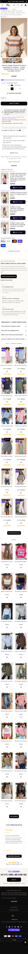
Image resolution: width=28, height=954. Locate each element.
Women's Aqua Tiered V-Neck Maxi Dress (21, 456)
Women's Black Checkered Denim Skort (7, 456)
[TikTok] (21, 927)
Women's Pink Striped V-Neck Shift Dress (7, 365)
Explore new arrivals (6, 280)
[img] (8, 830)
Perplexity (18, 883)
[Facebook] (6, 927)
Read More (14, 165)
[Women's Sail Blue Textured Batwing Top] (7, 393)
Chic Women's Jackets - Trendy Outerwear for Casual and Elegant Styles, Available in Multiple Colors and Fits (21, 800)
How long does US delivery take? (10, 326)
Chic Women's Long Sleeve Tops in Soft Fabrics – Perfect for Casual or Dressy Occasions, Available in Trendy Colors (21, 741)
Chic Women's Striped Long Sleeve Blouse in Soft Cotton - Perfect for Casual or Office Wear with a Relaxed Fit (7, 621)
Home (14, 9)
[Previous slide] (2, 842)
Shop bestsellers (7, 123)
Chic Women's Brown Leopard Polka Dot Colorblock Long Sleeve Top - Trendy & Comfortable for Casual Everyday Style (7, 770)
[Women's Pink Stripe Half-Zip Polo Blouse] (21, 423)
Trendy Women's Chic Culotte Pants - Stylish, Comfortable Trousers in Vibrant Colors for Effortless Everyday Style (7, 561)
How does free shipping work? (10, 330)
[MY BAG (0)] (25, 5)
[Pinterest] (15, 927)
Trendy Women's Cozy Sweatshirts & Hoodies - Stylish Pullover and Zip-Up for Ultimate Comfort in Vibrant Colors (7, 741)
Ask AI (14, 880)
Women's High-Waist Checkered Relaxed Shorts (7, 516)
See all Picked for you (14, 533)
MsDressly (8, 5)
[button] (26, 1)
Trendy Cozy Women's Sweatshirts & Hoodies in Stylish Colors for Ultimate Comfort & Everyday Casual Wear (21, 651)
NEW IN (14, 539)
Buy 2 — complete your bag (14, 343)
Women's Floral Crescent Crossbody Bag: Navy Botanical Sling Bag (17, 209)
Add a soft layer (17, 123)
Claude (11, 883)
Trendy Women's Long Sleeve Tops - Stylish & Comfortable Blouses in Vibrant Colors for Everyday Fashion (21, 711)
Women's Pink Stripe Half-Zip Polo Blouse (21, 426)
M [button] (12, 88)
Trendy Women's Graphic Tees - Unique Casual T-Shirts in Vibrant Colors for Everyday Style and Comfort (21, 561)
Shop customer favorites (9, 276)
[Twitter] (9, 927)
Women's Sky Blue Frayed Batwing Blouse (7, 426)
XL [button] (19, 88)
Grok (23, 883)
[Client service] (14, 5)
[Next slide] (26, 842)
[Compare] (22, 5)
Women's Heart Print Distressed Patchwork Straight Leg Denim (17, 224)
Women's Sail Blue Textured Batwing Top (7, 395)
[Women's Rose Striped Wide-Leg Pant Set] (21, 514)
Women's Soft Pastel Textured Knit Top (21, 395)
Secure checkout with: (8, 238)
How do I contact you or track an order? (12, 339)
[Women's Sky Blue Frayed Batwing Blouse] (7, 423)
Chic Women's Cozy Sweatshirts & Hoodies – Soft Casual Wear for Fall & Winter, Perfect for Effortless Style (7, 681)
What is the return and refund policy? (12, 335)
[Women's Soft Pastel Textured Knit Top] (21, 393)
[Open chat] (25, 942)
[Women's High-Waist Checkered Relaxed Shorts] (7, 514)
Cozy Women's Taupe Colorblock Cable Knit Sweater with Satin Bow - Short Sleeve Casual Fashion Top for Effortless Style (7, 800)
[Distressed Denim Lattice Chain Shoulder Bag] (7, 484)
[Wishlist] (18, 5)
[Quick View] (7, 371)
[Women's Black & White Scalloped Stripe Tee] (21, 484)
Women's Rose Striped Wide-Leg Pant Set (21, 516)
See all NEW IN (14, 816)
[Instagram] (12, 927)
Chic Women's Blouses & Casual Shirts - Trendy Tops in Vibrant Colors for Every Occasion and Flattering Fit (21, 621)
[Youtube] (18, 927)
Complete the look (7, 169)
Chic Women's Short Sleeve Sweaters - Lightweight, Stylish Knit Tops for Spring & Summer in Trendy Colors (21, 770)
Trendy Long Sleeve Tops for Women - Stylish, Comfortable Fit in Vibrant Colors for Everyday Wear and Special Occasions (7, 591)
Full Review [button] (8, 850)
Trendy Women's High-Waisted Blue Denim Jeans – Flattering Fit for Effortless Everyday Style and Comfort (7, 711)
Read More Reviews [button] (14, 856)
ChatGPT (5, 883)
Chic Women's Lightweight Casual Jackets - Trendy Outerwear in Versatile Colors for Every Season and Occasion (21, 681)
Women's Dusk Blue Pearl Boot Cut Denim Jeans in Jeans (18, 194)
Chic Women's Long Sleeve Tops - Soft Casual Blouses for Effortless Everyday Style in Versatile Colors (21, 591)
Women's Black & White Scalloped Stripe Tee (21, 486)
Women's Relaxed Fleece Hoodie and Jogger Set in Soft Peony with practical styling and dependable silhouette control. (18, 177)
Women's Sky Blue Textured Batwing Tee (21, 365)
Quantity (3, 98)
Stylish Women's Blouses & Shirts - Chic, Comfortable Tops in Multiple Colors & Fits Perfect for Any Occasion (7, 651)
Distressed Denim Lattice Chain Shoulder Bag (7, 486)
